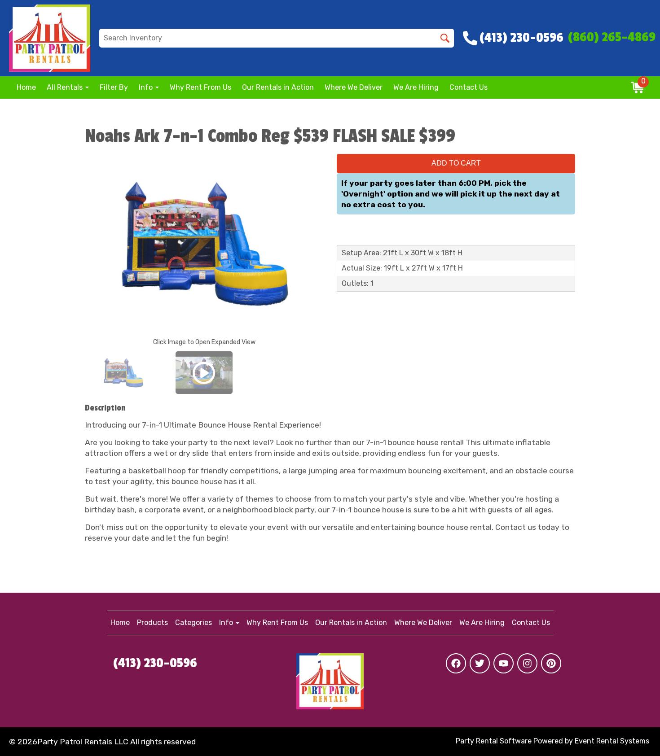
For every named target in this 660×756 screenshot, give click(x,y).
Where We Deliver (354, 87)
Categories (193, 622)
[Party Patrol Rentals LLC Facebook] (456, 663)
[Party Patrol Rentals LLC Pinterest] (551, 663)
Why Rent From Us (200, 87)
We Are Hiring (416, 87)
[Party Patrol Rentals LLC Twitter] (480, 663)
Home (26, 87)
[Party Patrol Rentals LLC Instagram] (527, 663)
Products (152, 622)
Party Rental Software (494, 741)
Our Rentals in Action (278, 87)
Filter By (114, 87)
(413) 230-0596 (155, 663)
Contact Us (468, 87)
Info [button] (146, 87)
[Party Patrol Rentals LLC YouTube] (503, 663)
